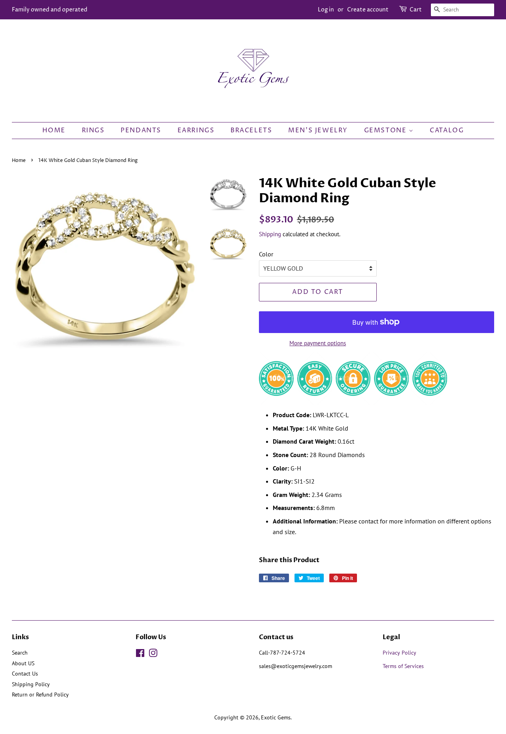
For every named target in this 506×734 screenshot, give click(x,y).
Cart (416, 9)
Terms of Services (404, 666)
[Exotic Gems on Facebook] (140, 654)
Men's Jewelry (318, 130)
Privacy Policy (399, 652)
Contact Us (25, 673)
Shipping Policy (31, 684)
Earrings (196, 130)
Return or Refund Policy (40, 694)
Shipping (270, 234)
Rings (93, 130)
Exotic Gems (276, 717)
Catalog (447, 130)
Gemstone (386, 130)
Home (54, 130)
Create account (368, 9)
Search (20, 652)
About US (23, 663)
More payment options (317, 343)
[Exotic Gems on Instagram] (153, 654)
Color (266, 254)
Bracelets (251, 130)
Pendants (141, 130)
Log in (326, 9)
